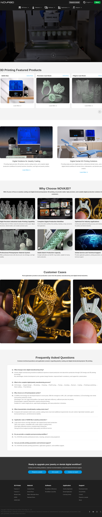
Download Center (83, 489)
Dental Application (67, 491)
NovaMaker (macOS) (50, 491)
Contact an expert (73, 472)
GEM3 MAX (17, 500)
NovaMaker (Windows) (51, 489)
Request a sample (74, 2)
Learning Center (67, 494)
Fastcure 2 (16, 491)
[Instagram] (97, 511)
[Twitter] (100, 511)
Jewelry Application (68, 489)
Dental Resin (30, 491)
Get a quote (55, 472)
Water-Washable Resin (33, 494)
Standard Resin (31, 497)
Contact (81, 494)
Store (97, 2)
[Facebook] (89, 511)
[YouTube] (93, 511)
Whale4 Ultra (17, 494)
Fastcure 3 (16, 489)
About (80, 500)
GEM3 (15, 497)
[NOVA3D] (7, 2)
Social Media (82, 491)
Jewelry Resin (30, 489)
